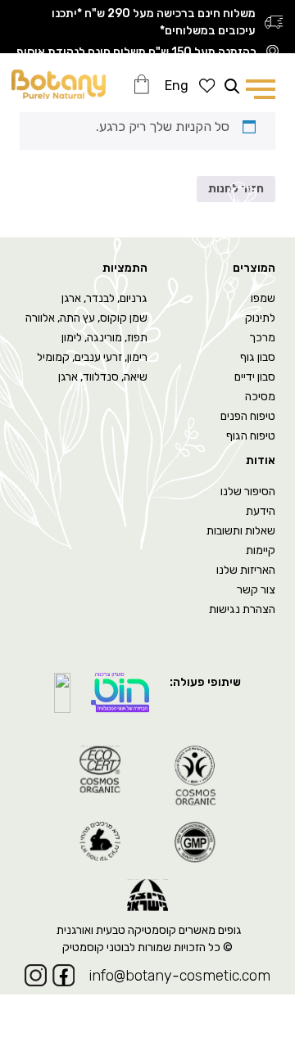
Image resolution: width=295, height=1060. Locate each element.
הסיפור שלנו (247, 491)
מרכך (262, 338)
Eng (176, 85)
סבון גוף (257, 357)
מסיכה (260, 397)
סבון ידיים (254, 377)
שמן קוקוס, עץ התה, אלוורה (86, 318)
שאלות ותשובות (240, 531)
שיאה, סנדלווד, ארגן (103, 377)
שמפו (263, 298)
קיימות (260, 550)
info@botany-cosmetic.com (179, 975)
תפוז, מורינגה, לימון (104, 338)
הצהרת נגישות (242, 609)
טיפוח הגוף (250, 436)
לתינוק (260, 318)
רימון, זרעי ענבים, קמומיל (92, 357)
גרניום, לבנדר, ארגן (104, 298)
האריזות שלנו (245, 570)
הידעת (260, 511)
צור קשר (256, 590)
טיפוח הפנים (247, 416)
